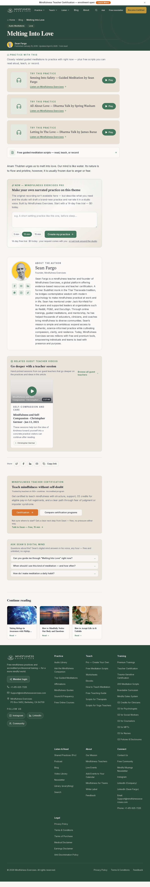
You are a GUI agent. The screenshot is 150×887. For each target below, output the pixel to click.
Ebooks (89, 681)
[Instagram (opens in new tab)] (21, 292)
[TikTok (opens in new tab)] (28, 292)
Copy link (52, 463)
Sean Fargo (45, 268)
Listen (64, 10)
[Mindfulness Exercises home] (18, 10)
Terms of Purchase (63, 836)
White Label (91, 789)
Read (12, 635)
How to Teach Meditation (98, 687)
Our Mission (91, 755)
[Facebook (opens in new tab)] (14, 286)
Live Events (91, 767)
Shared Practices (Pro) (65, 755)
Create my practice (59, 234)
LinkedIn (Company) (127, 783)
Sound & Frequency (64, 696)
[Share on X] (16, 463)
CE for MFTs (123, 727)
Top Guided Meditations (66, 678)
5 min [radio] (16, 234)
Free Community (125, 761)
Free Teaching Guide (96, 693)
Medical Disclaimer (63, 842)
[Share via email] (37, 463)
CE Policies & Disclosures (129, 739)
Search (57, 792)
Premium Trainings (126, 662)
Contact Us (122, 755)
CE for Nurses (124, 733)
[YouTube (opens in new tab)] (21, 286)
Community (18, 723)
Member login (20, 679)
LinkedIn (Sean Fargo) (128, 789)
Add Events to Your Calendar (95, 775)
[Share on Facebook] (23, 463)
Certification (23, 512)
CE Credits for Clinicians (128, 702)
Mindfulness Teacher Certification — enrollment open (74, 2)
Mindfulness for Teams (97, 783)
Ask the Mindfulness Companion (64, 670)
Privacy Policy (61, 824)
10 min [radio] (27, 234)
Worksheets (91, 674)
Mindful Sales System (127, 696)
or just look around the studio (83, 241)
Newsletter (59, 780)
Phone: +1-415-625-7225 (129, 808)
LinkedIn (37, 715)
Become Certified (136, 10)
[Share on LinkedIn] (30, 463)
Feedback (91, 795)
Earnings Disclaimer (63, 848)
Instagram (18, 715)
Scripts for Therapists (96, 699)
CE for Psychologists (127, 708)
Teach (52, 10)
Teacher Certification (127, 668)
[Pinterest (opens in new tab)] (14, 292)
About (86, 10)
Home (12, 20)
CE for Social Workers (128, 715)
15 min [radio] (38, 234)
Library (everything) (64, 786)
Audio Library (60, 662)
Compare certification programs (61, 512)
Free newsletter (116, 10)
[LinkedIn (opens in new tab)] (28, 286)
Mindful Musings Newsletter (125, 769)
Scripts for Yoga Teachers (98, 705)
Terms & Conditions (63, 830)
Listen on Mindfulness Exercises (47, 86)
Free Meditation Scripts (97, 668)
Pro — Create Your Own (97, 662)
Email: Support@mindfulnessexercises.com (129, 798)
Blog (76, 10)
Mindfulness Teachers (96, 761)
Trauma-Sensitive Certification (125, 676)
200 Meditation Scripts (128, 684)
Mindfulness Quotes (64, 690)
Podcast (58, 761)
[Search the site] (96, 10)
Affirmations (59, 684)
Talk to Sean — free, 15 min (26, 527)
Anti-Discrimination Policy (66, 854)
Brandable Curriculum (127, 690)
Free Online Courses (64, 702)
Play (111, 80)
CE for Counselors (126, 721)
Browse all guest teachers (86, 373)
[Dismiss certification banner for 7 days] (144, 2)
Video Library (60, 773)
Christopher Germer (26, 443)
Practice (38, 10)
